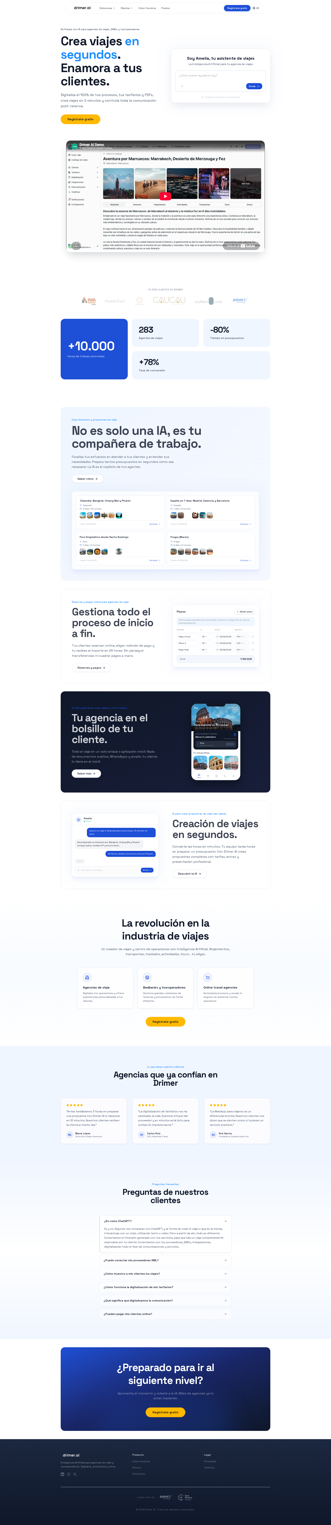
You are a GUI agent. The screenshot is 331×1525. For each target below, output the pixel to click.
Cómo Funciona (141, 1461)
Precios (165, 8)
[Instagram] (68, 1474)
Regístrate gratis (237, 8)
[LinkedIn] (62, 1474)
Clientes (125, 8)
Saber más (84, 773)
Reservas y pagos (89, 667)
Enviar (252, 86)
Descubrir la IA (187, 873)
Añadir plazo (246, 611)
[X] (75, 1474)
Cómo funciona (147, 8)
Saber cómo (85, 479)
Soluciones (106, 8)
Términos (209, 1467)
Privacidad (210, 1461)
